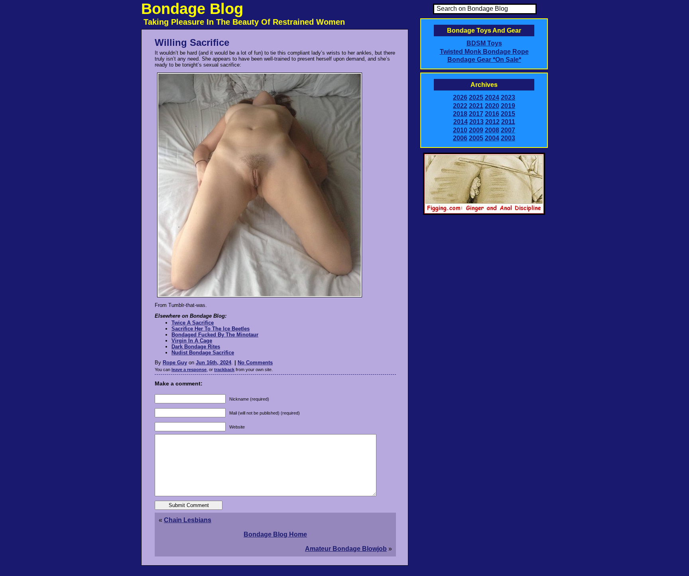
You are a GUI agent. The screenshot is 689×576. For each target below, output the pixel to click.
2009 (476, 130)
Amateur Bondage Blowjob (346, 548)
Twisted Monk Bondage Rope (484, 51)
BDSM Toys (484, 43)
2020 (492, 105)
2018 (460, 113)
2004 (492, 138)
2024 (492, 97)
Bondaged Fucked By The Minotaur (214, 335)
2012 (492, 121)
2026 (460, 97)
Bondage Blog (192, 8)
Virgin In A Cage (191, 341)
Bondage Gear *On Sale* (484, 59)
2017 (476, 113)
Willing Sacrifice (192, 42)
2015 (508, 113)
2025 (476, 97)
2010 (460, 130)
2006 (460, 138)
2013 (476, 121)
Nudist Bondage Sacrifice (202, 353)
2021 (476, 105)
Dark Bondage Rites (195, 347)
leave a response (189, 369)
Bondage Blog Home (275, 534)
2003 (508, 138)
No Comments (255, 363)
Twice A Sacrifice (192, 323)
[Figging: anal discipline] (484, 213)
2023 (508, 97)
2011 (508, 121)
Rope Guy (175, 363)
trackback (224, 369)
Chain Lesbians (187, 520)
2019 (508, 105)
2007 (508, 130)
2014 (460, 121)
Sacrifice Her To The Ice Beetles (210, 329)
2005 (476, 138)
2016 (492, 113)
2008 (492, 130)
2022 (460, 105)
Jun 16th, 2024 (213, 363)
